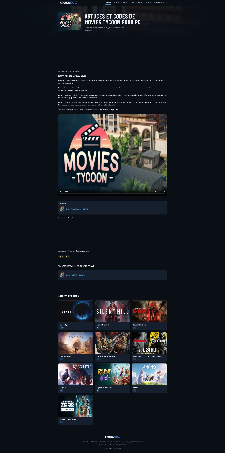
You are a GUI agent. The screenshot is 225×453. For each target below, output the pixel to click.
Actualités (140, 3)
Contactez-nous (117, 448)
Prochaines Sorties (160, 3)
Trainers (124, 3)
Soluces (116, 3)
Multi (67, 71)
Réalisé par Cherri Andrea (105, 444)
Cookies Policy (108, 448)
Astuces (108, 3)
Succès (148, 3)
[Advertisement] (112, 49)
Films (132, 3)
